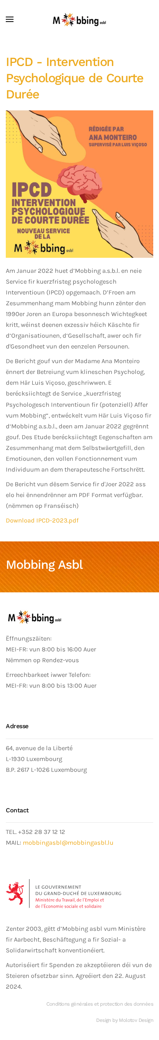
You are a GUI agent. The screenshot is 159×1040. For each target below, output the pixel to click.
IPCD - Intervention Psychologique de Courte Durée (75, 77)
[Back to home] (79, 19)
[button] (10, 19)
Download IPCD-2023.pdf (42, 520)
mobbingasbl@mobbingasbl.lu (68, 842)
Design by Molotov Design (124, 1020)
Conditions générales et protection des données (99, 1004)
